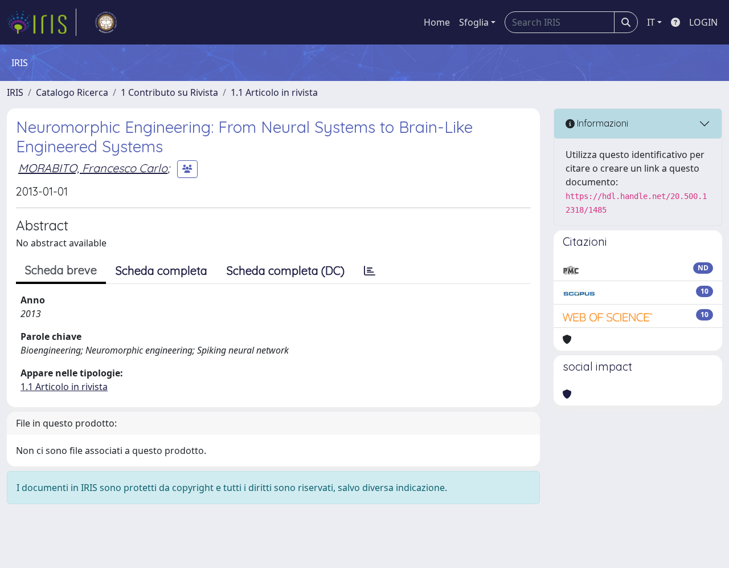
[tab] (369, 271)
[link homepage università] (105, 22)
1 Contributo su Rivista (169, 92)
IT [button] (651, 22)
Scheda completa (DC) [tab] (286, 270)
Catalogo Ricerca (72, 92)
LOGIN (703, 22)
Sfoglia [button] (474, 22)
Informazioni (601, 123)
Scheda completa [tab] (161, 270)
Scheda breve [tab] (61, 270)
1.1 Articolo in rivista (274, 92)
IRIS (15, 92)
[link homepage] (41, 22)
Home (437, 22)
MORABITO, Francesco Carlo (92, 168)
